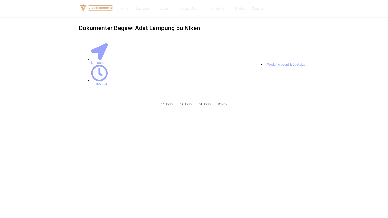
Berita (239, 8)
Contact (257, 8)
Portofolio (217, 8)
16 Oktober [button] (186, 104)
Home (123, 8)
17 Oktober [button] (167, 104)
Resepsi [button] (222, 104)
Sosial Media (189, 8)
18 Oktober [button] (205, 104)
